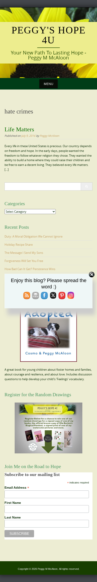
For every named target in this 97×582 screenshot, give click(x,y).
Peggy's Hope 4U (49, 35)
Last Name (13, 517)
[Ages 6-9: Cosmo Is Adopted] (48, 328)
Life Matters (19, 129)
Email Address (17, 487)
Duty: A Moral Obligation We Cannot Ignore (33, 236)
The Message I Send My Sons (24, 253)
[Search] (86, 186)
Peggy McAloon (49, 135)
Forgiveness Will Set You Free (24, 261)
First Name (13, 502)
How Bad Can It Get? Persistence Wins (30, 269)
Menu (48, 84)
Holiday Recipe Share (19, 245)
